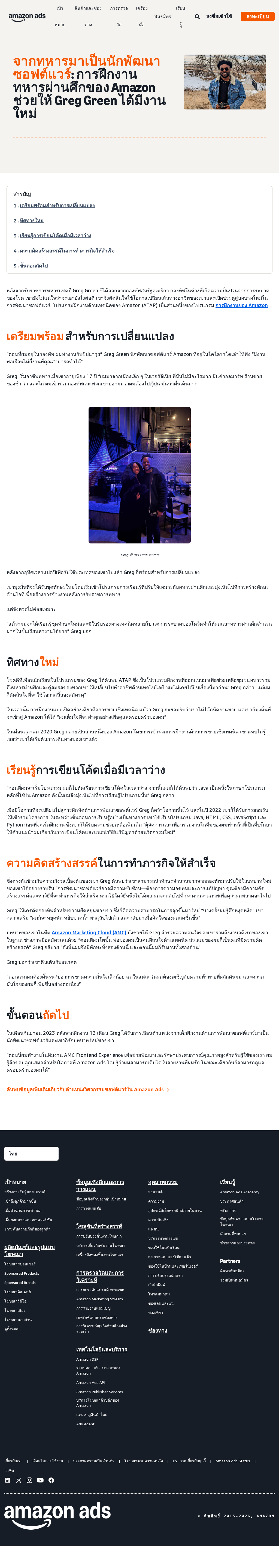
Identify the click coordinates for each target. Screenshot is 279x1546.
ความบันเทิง (158, 1219)
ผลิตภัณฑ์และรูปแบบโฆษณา (29, 1250)
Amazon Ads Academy (239, 1192)
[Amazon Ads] (23, 16)
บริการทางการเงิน (163, 1238)
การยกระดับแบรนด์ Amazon (100, 1289)
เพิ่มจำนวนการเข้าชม (22, 1210)
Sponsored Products (21, 1273)
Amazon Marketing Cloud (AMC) (89, 932)
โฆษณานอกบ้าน (18, 1319)
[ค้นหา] (197, 17)
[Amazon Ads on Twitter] (18, 1480)
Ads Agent (85, 1424)
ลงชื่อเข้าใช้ (219, 16)
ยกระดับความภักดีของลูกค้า (27, 1229)
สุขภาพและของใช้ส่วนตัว (169, 1256)
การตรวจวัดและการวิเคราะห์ (100, 1276)
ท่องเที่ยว (155, 1312)
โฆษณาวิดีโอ (15, 1301)
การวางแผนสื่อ (88, 1208)
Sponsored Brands (20, 1282)
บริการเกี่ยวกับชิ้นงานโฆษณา (100, 1245)
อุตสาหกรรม (163, 1182)
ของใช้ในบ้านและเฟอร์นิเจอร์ (173, 1266)
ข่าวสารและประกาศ (237, 1243)
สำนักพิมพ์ (156, 1284)
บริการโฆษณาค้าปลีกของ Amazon (97, 1403)
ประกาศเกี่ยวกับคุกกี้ (189, 1460)
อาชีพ (9, 1470)
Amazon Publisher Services (99, 1391)
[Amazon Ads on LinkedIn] (7, 1481)
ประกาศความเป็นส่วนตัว (93, 1460)
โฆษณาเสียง (14, 1310)
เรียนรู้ (180, 16)
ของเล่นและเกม (161, 1303)
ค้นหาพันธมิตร (232, 1270)
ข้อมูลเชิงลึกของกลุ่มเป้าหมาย (101, 1199)
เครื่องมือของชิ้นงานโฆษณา (99, 1254)
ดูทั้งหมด (11, 1329)
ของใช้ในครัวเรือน (164, 1247)
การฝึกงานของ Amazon (242, 305)
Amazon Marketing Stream (99, 1299)
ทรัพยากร (228, 1210)
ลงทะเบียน (257, 16)
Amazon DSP (87, 1359)
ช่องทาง (157, 1330)
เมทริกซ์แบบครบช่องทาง (96, 1317)
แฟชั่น (153, 1229)
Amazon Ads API (90, 1382)
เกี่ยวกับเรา (13, 1460)
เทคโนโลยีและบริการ (101, 1349)
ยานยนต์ (155, 1192)
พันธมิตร (162, 16)
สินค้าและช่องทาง (88, 16)
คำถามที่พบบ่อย (233, 1233)
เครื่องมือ (142, 16)
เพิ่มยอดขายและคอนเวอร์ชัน (28, 1219)
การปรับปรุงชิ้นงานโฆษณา (99, 1236)
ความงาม (156, 1201)
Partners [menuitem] (230, 1261)
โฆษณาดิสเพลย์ (17, 1291)
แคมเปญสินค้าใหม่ (91, 1414)
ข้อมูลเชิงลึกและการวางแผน (100, 1186)
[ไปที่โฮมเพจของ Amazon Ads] (57, 1516)
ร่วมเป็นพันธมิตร (234, 1280)
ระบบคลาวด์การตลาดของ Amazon (98, 1370)
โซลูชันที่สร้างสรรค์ (99, 1226)
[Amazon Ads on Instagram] (29, 1481)
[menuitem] (31, 1303)
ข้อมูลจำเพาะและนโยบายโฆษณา (241, 1222)
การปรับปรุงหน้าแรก (165, 1275)
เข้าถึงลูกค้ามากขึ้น (20, 1201)
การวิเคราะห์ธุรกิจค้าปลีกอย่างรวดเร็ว (101, 1329)
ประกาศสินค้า (232, 1201)
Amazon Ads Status (233, 1460)
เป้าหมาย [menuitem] (15, 1182)
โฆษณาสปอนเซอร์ (20, 1264)
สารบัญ (22, 194)
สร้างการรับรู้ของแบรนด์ (25, 1192)
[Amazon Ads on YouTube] (40, 1481)
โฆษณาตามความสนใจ (143, 1460)
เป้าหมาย (59, 16)
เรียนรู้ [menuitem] (227, 1182)
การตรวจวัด (119, 16)
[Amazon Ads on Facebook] (51, 1481)
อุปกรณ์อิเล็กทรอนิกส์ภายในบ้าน (175, 1210)
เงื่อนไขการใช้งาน (47, 1460)
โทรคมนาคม (159, 1294)
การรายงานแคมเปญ (93, 1308)
